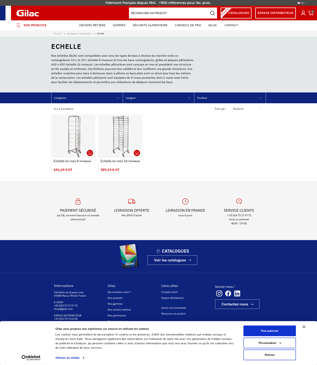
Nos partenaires (117, 315)
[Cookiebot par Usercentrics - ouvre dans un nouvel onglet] (31, 358)
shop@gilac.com (63, 309)
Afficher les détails (67, 357)
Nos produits (35, 25)
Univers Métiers (92, 25)
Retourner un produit (173, 313)
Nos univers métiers (119, 309)
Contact (231, 25)
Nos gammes (115, 303)
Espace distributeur (172, 298)
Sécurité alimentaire (150, 25)
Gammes (119, 25)
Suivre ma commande (173, 307)
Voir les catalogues (170, 260)
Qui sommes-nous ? (119, 292)
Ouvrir (90, 153)
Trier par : (220, 108)
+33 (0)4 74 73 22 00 (66, 318)
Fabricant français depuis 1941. (131, 3)
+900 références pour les (180, 3)
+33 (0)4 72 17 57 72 (66, 305)
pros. (207, 3)
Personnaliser (267, 342)
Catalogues (235, 12)
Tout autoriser (270, 330)
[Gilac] (29, 13)
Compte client (169, 292)
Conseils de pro (188, 25)
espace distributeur (276, 13)
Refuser (270, 354)
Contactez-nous (235, 304)
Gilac (212, 25)
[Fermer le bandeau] (304, 327)
